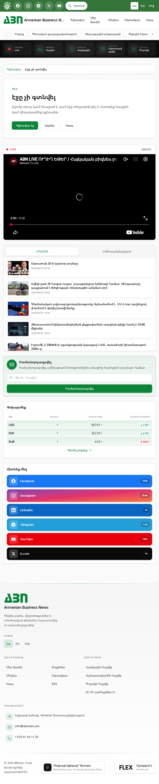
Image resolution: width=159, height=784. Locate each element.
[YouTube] (59, 6)
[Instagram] (28, 6)
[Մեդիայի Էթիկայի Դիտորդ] (7, 6)
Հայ (134, 5)
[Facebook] (18, 6)
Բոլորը (19, 34)
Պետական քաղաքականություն (54, 34)
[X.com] (49, 6)
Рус (143, 5)
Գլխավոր (77, 20)
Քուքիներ (58, 667)
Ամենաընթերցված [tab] (117, 251)
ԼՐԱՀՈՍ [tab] (42, 251)
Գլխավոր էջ (25, 125)
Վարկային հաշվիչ (99, 667)
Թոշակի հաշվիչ (97, 684)
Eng (151, 5)
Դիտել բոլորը (77, 450)
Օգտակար (132, 20)
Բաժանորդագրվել (79, 388)
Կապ (149, 20)
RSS (54, 684)
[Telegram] (38, 6)
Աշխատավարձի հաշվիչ (104, 675)
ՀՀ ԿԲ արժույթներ (99, 692)
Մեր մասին (95, 20)
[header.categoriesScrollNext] (152, 34)
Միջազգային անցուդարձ (103, 34)
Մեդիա (113, 20)
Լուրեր (49, 125)
